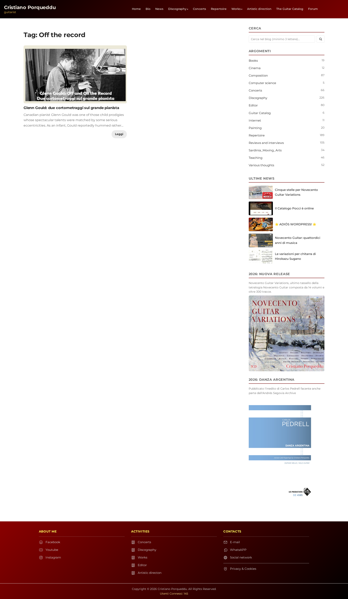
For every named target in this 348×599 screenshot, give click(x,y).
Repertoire (219, 9)
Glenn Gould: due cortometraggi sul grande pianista (71, 107)
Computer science (262, 83)
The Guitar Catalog (289, 9)
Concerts (199, 9)
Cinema (255, 68)
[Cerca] (320, 39)
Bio (148, 9)
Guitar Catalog (260, 113)
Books (253, 60)
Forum (313, 9)
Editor (253, 105)
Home (136, 9)
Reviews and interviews (266, 143)
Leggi (119, 134)
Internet (255, 120)
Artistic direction (259, 9)
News (159, 9)
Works (236, 9)
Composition (258, 75)
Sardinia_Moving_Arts (265, 150)
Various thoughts (261, 165)
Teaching (255, 158)
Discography (177, 9)
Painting (255, 128)
